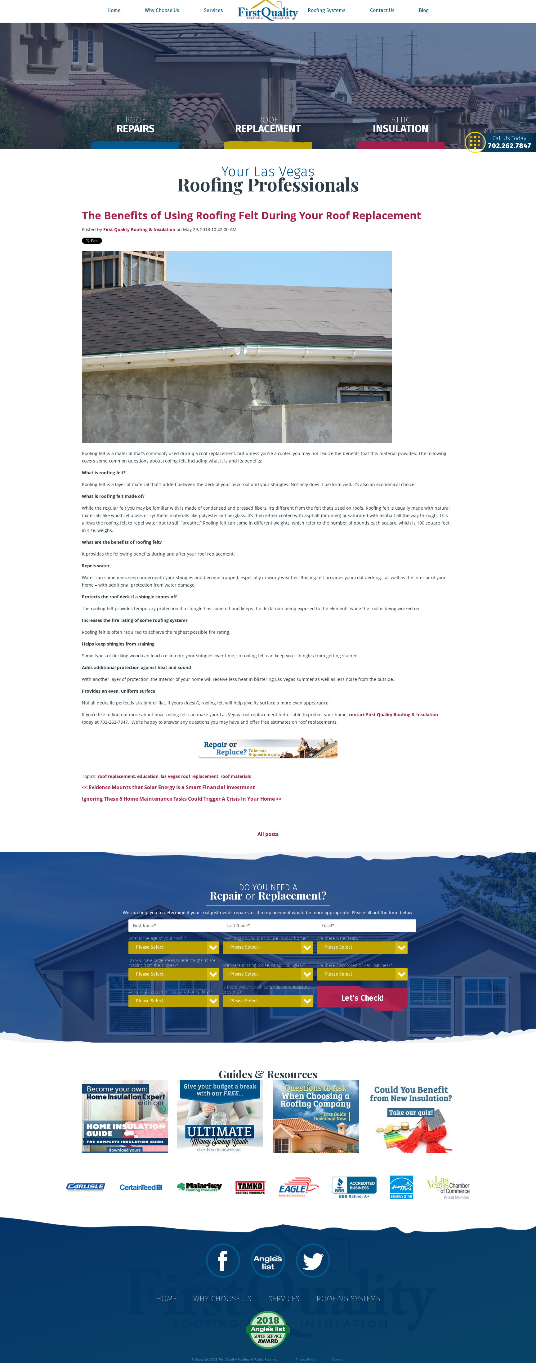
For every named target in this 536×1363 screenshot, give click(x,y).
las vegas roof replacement (189, 776)
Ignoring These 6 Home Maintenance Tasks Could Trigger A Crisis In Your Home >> (182, 798)
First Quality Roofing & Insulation (139, 229)
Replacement (268, 125)
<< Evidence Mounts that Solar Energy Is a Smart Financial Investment (168, 787)
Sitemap (338, 1359)
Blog (424, 10)
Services (213, 10)
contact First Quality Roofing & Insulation (393, 714)
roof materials (236, 776)
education (148, 776)
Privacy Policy (306, 1359)
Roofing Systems (327, 10)
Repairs (135, 125)
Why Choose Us (162, 10)
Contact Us (382, 10)
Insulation (400, 125)
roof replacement (116, 776)
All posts (268, 834)
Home (114, 10)
